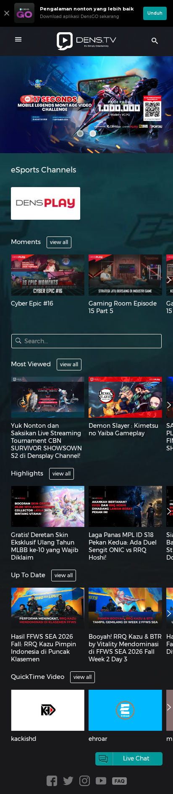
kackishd (24, 739)
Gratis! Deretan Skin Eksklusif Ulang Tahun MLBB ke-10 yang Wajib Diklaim (44, 546)
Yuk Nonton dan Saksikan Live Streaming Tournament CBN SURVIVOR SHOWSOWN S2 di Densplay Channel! (46, 441)
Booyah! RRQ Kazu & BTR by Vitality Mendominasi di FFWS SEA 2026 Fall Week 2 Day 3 (125, 648)
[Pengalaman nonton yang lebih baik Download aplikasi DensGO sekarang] (76, 23)
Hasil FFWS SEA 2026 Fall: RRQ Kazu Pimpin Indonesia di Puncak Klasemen (43, 648)
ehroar (98, 739)
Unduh (155, 13)
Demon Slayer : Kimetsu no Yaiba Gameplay (123, 429)
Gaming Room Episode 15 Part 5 (123, 307)
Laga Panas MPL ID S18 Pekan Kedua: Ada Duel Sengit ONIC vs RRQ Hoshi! (123, 546)
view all (59, 242)
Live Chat (136, 758)
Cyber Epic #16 (32, 303)
